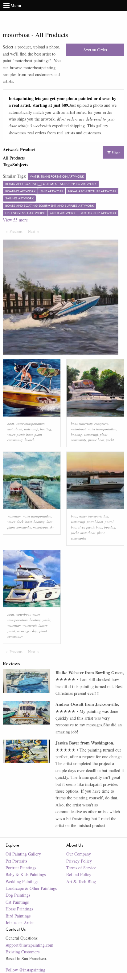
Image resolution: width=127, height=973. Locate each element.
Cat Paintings (17, 902)
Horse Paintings (19, 909)
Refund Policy (78, 874)
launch (30, 439)
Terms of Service (81, 868)
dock (20, 521)
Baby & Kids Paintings (26, 874)
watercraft (31, 429)
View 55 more (15, 220)
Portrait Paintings (21, 868)
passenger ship (27, 631)
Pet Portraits (16, 861)
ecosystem (101, 423)
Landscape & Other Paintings (31, 888)
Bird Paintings (18, 916)
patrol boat (95, 521)
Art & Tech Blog (81, 881)
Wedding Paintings (22, 881)
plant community (19, 527)
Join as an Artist (20, 922)
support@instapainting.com (29, 945)
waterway (85, 423)
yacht (110, 439)
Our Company (78, 854)
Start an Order (95, 49)
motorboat (14, 429)
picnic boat (25, 434)
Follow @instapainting (25, 970)
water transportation (30, 423)
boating (45, 429)
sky (52, 527)
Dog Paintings (18, 895)
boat (10, 423)
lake (49, 521)
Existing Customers (22, 952)
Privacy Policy (79, 861)
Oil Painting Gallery (23, 854)
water (11, 434)
